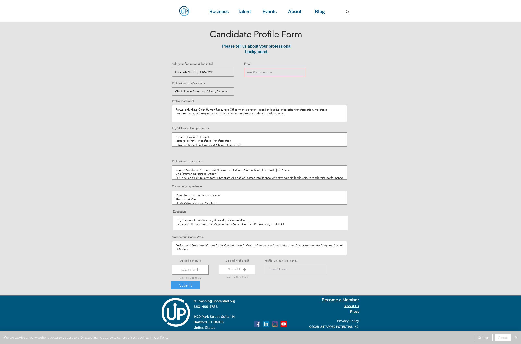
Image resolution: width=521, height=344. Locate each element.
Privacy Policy (159, 337)
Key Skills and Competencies (190, 128)
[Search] (347, 12)
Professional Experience (187, 161)
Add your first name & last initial (192, 63)
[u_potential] (275, 324)
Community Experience (187, 186)
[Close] (516, 337)
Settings (483, 338)
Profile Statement (183, 100)
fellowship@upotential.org (214, 301)
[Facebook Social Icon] (257, 324)
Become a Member (340, 299)
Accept (503, 338)
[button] (190, 270)
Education (179, 211)
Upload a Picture (190, 260)
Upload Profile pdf (237, 260)
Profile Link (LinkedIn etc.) (281, 260)
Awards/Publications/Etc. (188, 236)
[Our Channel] (284, 324)
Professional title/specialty (188, 83)
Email (247, 63)
